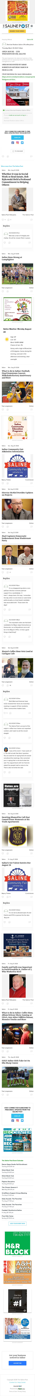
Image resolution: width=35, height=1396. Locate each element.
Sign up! (17, 137)
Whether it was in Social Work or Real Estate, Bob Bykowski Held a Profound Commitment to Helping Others (16, 179)
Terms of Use (13, 1391)
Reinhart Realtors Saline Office (17, 44)
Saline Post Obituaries (9, 215)
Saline (3, 170)
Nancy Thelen (6, 480)
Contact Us (13, 1382)
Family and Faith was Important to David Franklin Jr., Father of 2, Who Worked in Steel (17, 969)
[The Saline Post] (16, 26)
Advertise (17, 1363)
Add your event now (17, 1223)
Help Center (22, 1382)
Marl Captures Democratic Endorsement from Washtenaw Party (16, 538)
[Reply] (8, 156)
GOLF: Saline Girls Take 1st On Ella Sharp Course (16, 1062)
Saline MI (30, 39)
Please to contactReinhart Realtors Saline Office (16, 118)
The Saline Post (28, 215)
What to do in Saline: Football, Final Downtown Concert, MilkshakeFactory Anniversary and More (16, 374)
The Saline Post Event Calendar (12, 1161)
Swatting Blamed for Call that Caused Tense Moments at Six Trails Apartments (16, 819)
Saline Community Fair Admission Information (13, 450)
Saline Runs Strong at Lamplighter (12, 258)
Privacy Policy (22, 1391)
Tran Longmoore (7, 288)
